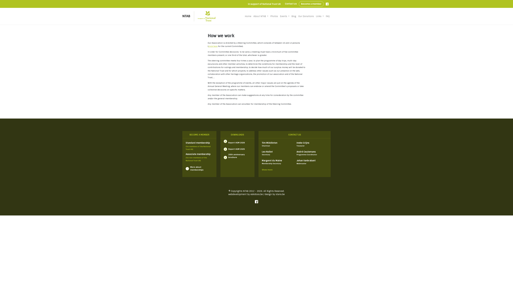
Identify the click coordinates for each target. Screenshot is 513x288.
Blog (294, 16)
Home (248, 16)
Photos (274, 16)
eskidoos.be (256, 194)
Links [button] (319, 16)
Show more (267, 170)
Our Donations (306, 16)
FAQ (328, 16)
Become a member (311, 4)
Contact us (291, 3)
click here (212, 46)
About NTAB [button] (260, 16)
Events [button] (284, 16)
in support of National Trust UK (264, 4)
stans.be (280, 194)
